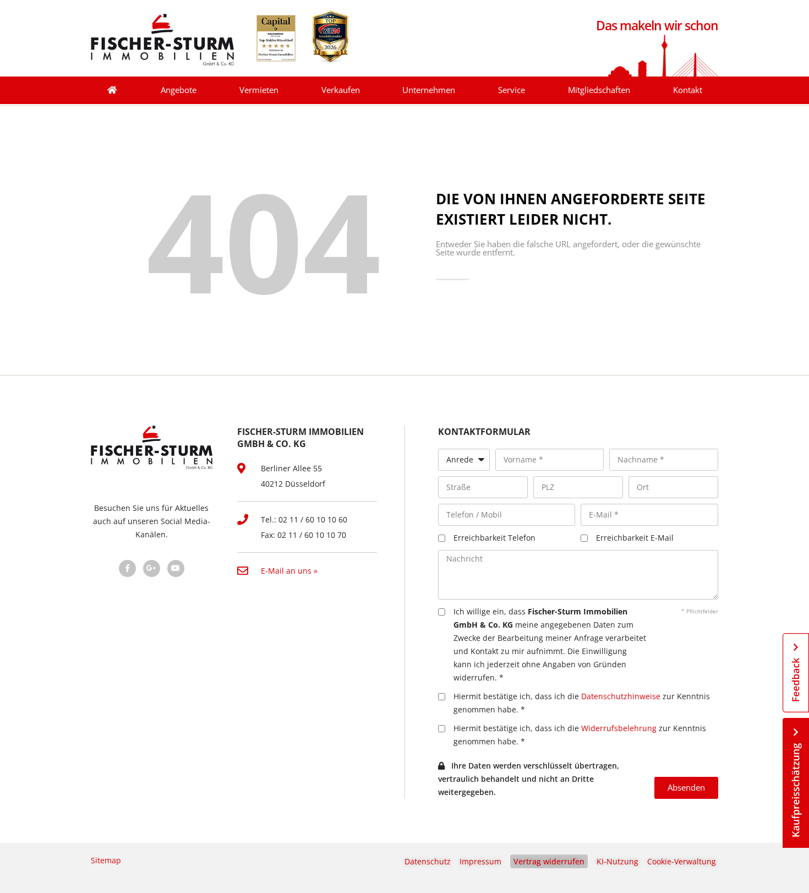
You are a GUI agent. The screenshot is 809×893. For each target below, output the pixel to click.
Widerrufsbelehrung (619, 728)
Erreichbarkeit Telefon (494, 537)
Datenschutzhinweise (620, 696)
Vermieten (258, 90)
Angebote (178, 90)
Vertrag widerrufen (548, 861)
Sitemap (106, 860)
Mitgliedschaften (599, 90)
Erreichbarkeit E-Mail (635, 537)
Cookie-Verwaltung (681, 861)
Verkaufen (340, 90)
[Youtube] (175, 568)
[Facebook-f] (127, 568)
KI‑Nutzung (617, 861)
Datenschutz (427, 861)
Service (511, 90)
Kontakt (687, 90)
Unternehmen (428, 90)
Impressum (480, 861)
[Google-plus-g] (151, 568)
